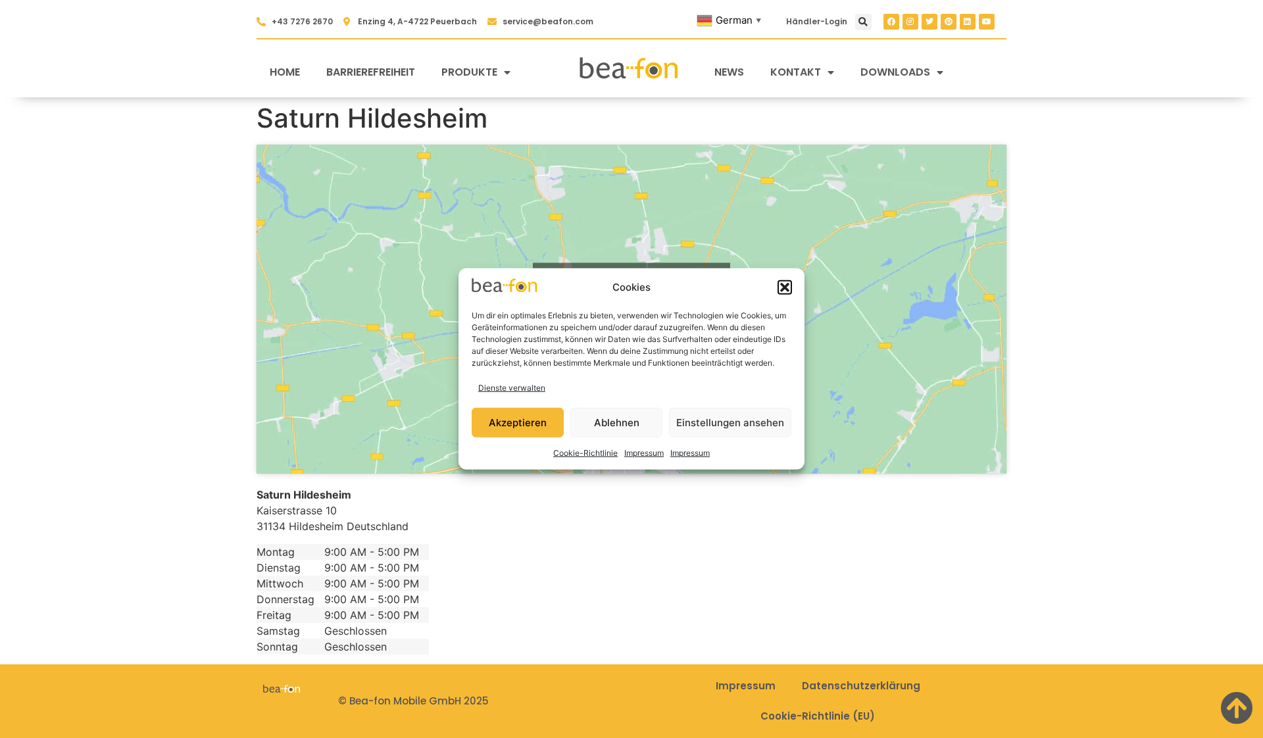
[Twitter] (929, 22)
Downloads (895, 72)
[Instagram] (910, 22)
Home (285, 72)
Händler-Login (816, 21)
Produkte (469, 72)
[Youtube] (987, 22)
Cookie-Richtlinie (585, 453)
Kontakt (795, 72)
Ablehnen (616, 422)
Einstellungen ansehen (730, 422)
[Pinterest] (948, 22)
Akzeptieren (518, 422)
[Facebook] (891, 22)
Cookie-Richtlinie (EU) (817, 716)
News (729, 72)
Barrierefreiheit (370, 72)
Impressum (644, 453)
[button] (784, 287)
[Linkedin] (968, 22)
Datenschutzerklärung (861, 686)
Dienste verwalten (511, 388)
